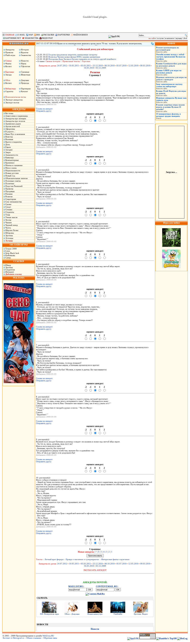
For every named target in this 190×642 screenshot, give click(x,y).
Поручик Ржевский (13, 186)
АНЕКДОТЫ (18, 109)
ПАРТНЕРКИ (64, 35)
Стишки (8, 209)
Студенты (9, 212)
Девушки (25, 80)
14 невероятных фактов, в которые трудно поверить (168, 115)
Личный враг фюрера (54, 559)
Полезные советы (13, 181)
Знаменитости (11, 155)
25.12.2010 (98, 65)
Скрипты (9, 91)
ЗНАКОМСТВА (31, 38)
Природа (25, 83)
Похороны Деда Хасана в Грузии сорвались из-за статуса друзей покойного (82, 59)
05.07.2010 (122, 65)
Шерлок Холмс (12, 230)
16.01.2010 (89, 68)
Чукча (8, 228)
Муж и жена (11, 168)
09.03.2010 (145, 65)
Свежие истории (53, 61)
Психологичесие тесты (15, 97)
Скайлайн (118, 614)
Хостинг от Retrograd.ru (13, 638)
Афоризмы (10, 129)
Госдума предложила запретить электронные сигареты (72, 54)
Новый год (10, 176)
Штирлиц (9, 233)
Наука (23, 63)
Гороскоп (86, 61)
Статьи (8, 61)
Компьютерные (12, 160)
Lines (7, 251)
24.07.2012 (62, 65)
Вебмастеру (10, 88)
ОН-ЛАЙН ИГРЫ (19, 244)
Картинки (9, 72)
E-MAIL (21, 35)
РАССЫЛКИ (48, 35)
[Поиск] (186, 35)
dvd (185, 38)
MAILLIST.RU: (76, 586)
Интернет (9, 272)
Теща (7, 215)
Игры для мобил (171, 223)
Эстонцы (9, 238)
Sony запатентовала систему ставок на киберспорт (169, 85)
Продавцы (9, 191)
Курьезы (24, 52)
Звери (8, 152)
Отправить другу (43, 111)
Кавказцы (9, 157)
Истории (25, 49)
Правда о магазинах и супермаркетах (82, 559)
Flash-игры (10, 55)
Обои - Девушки (72, 614)
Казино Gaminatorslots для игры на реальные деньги (171, 64)
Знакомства (26, 55)
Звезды (8, 75)
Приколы (9, 52)
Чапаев (8, 222)
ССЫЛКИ (18, 261)
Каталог (24, 91)
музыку (179, 38)
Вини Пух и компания (15, 134)
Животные (25, 75)
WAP (31, 35)
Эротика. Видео (141, 614)
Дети (7, 144)
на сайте (152, 38)
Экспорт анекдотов (13, 100)
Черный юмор (11, 225)
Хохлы (8, 220)
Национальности (12, 170)
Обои (7, 80)
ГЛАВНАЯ (9, 35)
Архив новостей (12, 126)
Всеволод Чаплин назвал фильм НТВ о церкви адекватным (74, 57)
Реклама (8, 194)
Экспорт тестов (12, 102)
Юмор (8, 265)
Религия (8, 196)
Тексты (39, 559)
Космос (8, 66)
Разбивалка (10, 255)
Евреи (8, 147)
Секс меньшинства (13, 202)
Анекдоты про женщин (15, 118)
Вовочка (9, 137)
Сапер (8, 257)
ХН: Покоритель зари (49, 614)
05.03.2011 (86, 65)
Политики (9, 183)
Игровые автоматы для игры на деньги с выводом (171, 78)
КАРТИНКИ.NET (13, 38)
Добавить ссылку (13, 274)
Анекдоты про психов (15, 121)
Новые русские (12, 173)
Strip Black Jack (12, 253)
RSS (38, 35)
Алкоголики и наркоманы (16, 116)
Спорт (8, 207)
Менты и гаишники (13, 165)
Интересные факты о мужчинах (115, 559)
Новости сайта (161, 52)
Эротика (9, 235)
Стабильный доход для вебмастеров (95, 49)
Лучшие (9, 241)
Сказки (8, 204)
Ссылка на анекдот (44, 109)
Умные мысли (11, 217)
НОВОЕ (171, 43)
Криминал (9, 163)
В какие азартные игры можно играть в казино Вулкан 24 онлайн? (170, 107)
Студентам (10, 270)
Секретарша (10, 199)
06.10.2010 (110, 65)
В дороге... (10, 131)
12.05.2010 (133, 65)
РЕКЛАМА (18, 278)
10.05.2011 (74, 65)
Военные (9, 139)
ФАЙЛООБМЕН (80, 35)
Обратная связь (50, 638)
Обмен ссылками (33, 638)
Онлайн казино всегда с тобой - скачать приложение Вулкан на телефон (170, 56)
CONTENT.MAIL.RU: (107, 586)
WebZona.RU (48, 636)
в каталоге (169, 38)
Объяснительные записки (16, 178)
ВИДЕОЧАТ (47, 38)
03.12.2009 (101, 68)
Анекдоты (9, 49)
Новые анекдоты (86, 552)
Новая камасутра (94, 614)
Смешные (25, 72)
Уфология (25, 66)
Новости (25, 61)
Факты (8, 63)
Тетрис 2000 (11, 249)
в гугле (161, 38)
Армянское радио (13, 124)
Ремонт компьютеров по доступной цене (167, 48)
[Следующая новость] (152, 43)
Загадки (8, 150)
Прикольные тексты (71, 61)
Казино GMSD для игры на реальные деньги (168, 71)
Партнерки (26, 88)
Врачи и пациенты (13, 142)
